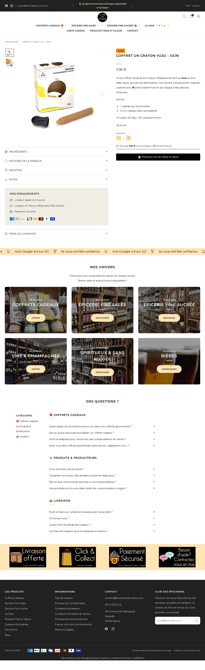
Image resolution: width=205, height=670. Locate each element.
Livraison (196, 5)
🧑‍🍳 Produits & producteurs (23, 429)
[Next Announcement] (132, 6)
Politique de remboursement (71, 619)
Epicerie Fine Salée (15, 603)
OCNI (118, 64)
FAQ (188, 5)
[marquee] (102, 251)
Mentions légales (64, 629)
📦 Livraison (22, 436)
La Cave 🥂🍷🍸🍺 (155, 25)
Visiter (36, 369)
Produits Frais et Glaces (106, 30)
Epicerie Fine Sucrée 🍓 (122, 25)
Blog (7, 635)
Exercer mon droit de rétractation (73, 624)
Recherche (11, 629)
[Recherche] (184, 16)
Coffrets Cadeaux (14, 598)
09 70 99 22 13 (113, 604)
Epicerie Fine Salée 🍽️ (85, 25)
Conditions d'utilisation (67, 608)
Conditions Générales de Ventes (72, 613)
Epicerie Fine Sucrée (16, 608)
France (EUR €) (12, 650)
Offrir (36, 318)
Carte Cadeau (76, 30)
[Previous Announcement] (73, 6)
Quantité (120, 133)
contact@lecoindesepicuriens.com (32, 5)
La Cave (9, 613)
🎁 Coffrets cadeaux (27, 421)
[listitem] (102, 6)
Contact (132, 30)
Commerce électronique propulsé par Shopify (151, 650)
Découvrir (102, 318)
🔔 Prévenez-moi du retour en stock (158, 157)
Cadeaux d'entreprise (16, 624)
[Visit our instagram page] (11, 5)
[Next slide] (102, 94)
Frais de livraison (64, 598)
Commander (169, 369)
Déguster (169, 318)
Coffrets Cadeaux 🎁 (49, 25)
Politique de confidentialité (70, 603)
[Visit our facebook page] (6, 5)
